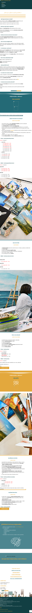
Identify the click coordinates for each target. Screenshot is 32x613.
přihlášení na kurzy (4, 367)
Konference (4, 5)
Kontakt (3, 6)
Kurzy (3, 3)
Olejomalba (4, 2)
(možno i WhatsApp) (16, 574)
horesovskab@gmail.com (16, 576)
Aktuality (3, 4)
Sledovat (6, 590)
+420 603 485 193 (16, 572)
